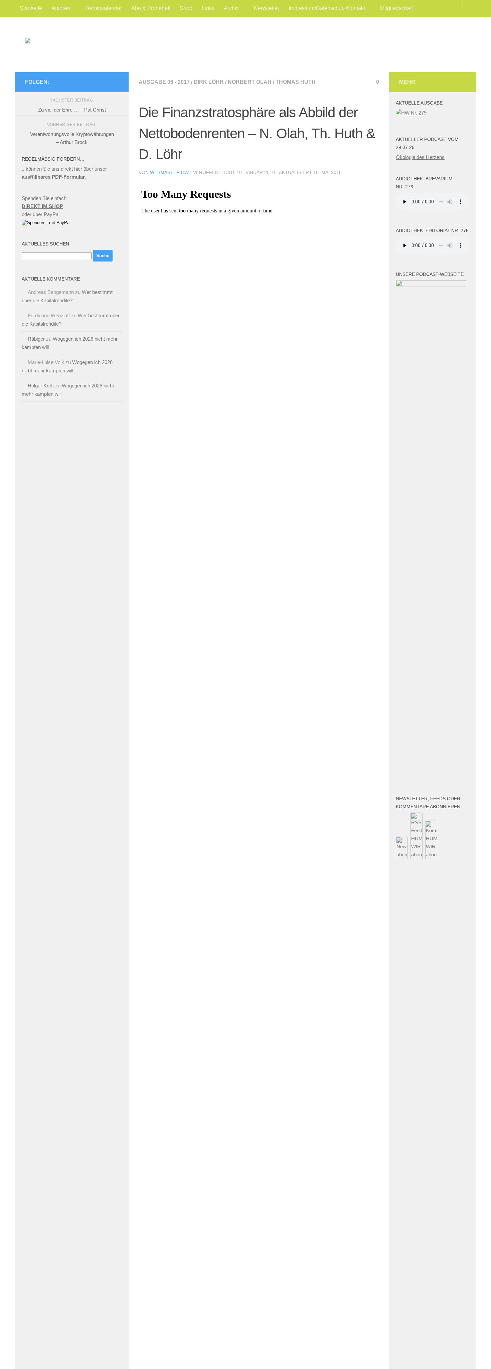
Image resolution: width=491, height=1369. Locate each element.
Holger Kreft (41, 385)
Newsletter (266, 8)
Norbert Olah (250, 82)
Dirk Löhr (209, 82)
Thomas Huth (296, 82)
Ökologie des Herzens (420, 157)
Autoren (60, 8)
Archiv (231, 8)
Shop (186, 8)
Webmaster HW (169, 172)
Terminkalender (103, 8)
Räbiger (36, 339)
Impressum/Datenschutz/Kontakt (327, 8)
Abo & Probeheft (150, 8)
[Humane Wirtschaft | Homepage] (90, 48)
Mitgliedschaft (396, 8)
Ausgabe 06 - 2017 (164, 82)
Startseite (31, 8)
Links (208, 8)
